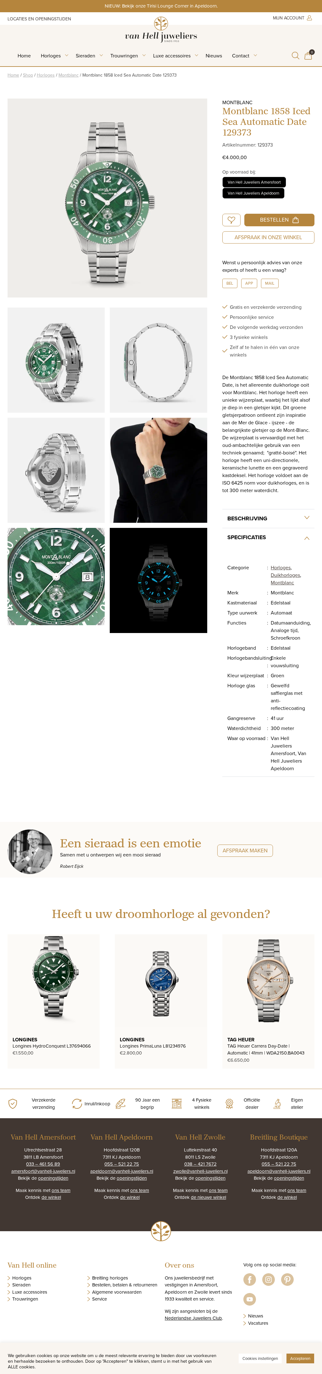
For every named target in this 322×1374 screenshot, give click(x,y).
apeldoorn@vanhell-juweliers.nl (121, 1171)
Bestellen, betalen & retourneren (124, 1284)
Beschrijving (247, 518)
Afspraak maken (245, 850)
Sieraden (85, 55)
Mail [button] (270, 283)
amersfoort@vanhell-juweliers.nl (43, 1171)
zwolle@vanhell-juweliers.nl (200, 1171)
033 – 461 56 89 (43, 1164)
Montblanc (68, 75)
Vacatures (258, 1323)
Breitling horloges (110, 1278)
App (249, 283)
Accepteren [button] (300, 1358)
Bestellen (274, 219)
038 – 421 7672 (200, 1164)
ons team (61, 1190)
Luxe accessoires (172, 55)
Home (24, 55)
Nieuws (214, 55)
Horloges (51, 55)
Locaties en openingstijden (39, 19)
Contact (240, 55)
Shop (28, 75)
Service (99, 1299)
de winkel (51, 1197)
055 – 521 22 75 (121, 1164)
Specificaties (246, 537)
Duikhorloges (285, 575)
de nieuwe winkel (208, 1197)
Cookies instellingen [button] (260, 1358)
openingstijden (53, 1178)
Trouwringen (124, 55)
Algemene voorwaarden (117, 1292)
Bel (229, 283)
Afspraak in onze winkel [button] (268, 237)
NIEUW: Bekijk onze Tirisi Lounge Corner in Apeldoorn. (161, 6)
